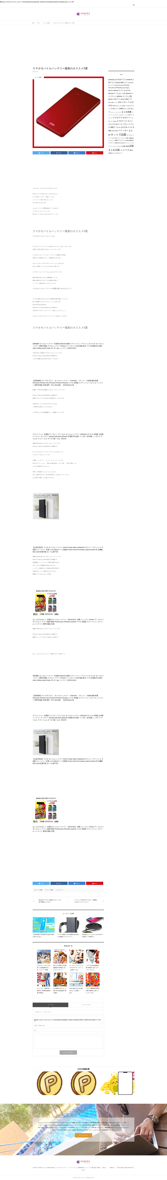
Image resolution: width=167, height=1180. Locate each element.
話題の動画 (125, 146)
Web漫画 (123, 105)
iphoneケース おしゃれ (116, 93)
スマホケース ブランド (121, 124)
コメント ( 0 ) (50, 1004)
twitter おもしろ (116, 105)
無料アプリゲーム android (122, 140)
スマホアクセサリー (122, 118)
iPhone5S (121, 85)
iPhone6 (126, 85)
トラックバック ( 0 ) (86, 1004)
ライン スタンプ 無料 (123, 138)
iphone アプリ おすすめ (122, 90)
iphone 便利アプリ (126, 99)
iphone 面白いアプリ (113, 102)
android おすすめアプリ (117, 79)
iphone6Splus (126, 87)
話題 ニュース (122, 150)
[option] (68, 1083)
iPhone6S (119, 87)
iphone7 (110, 90)
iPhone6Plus (111, 87)
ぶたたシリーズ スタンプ (115, 112)
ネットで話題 (39, 890)
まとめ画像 (126, 112)
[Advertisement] (83, 46)
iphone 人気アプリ (114, 99)
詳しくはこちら (83, 1135)
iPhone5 (116, 85)
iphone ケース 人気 (124, 96)
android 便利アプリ (121, 82)
